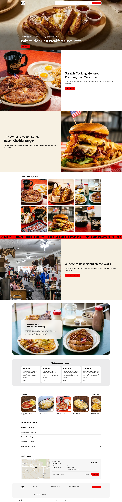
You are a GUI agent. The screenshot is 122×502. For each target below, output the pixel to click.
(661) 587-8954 (70, 467)
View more (25, 377)
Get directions (94, 462)
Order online (95, 474)
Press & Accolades (67, 3)
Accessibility (44, 494)
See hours (87, 474)
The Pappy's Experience (79, 3)
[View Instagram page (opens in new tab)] (22, 500)
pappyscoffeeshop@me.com (73, 469)
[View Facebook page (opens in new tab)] (20, 500)
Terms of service (36, 494)
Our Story (58, 3)
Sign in (89, 3)
